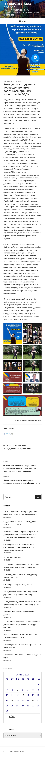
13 (23, 694)
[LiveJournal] (9, 434)
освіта (13, 449)
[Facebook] (4, 434)
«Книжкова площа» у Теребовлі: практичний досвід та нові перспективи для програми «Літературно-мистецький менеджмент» (20, 534)
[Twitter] (7, 434)
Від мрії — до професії (12, 557)
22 (33, 700)
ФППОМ (18, 449)
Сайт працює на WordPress (13, 751)
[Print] (12, 434)
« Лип (12, 716)
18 (12, 700)
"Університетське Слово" (17, 5)
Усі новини (22, 445)
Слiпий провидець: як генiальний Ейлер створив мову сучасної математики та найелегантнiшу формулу (19, 547)
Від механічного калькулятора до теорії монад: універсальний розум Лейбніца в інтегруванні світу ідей (21, 624)
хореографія (26, 449)
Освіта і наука (12, 445)
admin (19, 81)
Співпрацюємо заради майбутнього (17, 584)
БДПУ (8, 449)
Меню (23, 21)
